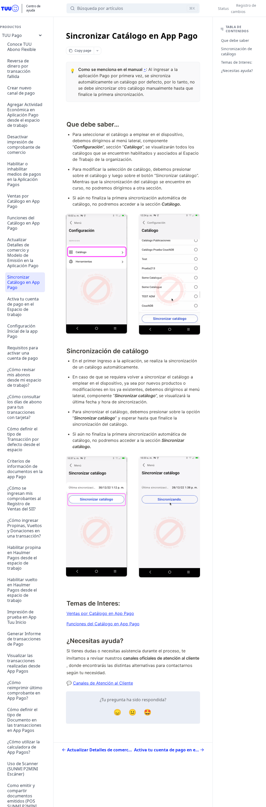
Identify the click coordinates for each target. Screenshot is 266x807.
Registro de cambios (243, 8)
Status (223, 8)
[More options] (97, 50)
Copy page (83, 50)
